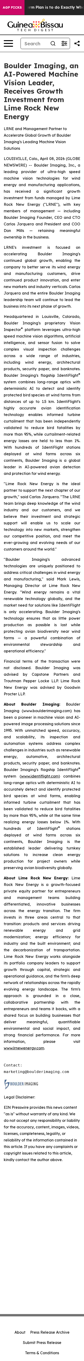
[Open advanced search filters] (64, 43)
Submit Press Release (42, 1342)
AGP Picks (12, 7)
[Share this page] (77, 43)
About (19, 1332)
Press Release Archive (50, 1332)
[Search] (53, 43)
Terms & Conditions (42, 1352)
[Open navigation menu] (8, 43)
